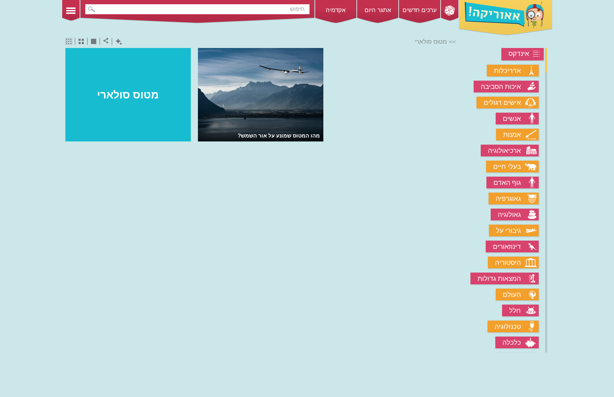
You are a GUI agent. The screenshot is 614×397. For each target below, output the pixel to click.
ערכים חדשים (420, 10)
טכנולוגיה (508, 326)
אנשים (512, 118)
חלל (515, 310)
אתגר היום (378, 10)
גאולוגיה (509, 214)
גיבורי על (508, 230)
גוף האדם (507, 182)
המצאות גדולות (499, 278)
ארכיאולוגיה (504, 150)
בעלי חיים (507, 166)
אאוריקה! (506, 18)
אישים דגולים (502, 102)
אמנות (512, 134)
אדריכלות (507, 70)
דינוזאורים (507, 246)
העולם (512, 294)
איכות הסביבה (501, 86)
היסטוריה (508, 262)
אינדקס (518, 53)
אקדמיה (336, 10)
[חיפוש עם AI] (117, 41)
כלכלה (511, 342)
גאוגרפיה (508, 198)
